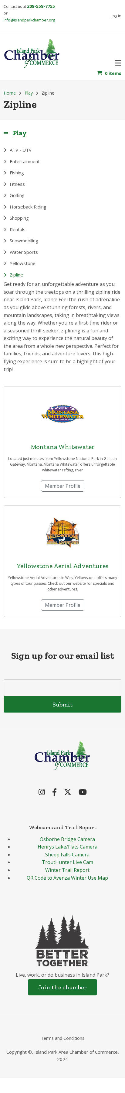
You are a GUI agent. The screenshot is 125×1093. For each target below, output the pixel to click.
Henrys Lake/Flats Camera (67, 846)
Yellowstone (22, 263)
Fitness (17, 184)
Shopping (19, 218)
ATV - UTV (21, 150)
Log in (116, 15)
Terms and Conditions (62, 1038)
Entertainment (25, 161)
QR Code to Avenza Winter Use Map (67, 878)
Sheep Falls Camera (67, 854)
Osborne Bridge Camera (67, 839)
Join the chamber (62, 987)
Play (20, 133)
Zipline (16, 275)
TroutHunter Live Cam (67, 862)
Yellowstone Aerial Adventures (62, 566)
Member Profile (62, 486)
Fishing (17, 173)
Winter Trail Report (67, 870)
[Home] (32, 52)
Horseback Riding (28, 207)
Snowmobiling (24, 241)
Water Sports (24, 252)
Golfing (17, 195)
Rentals (17, 229)
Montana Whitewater (63, 447)
